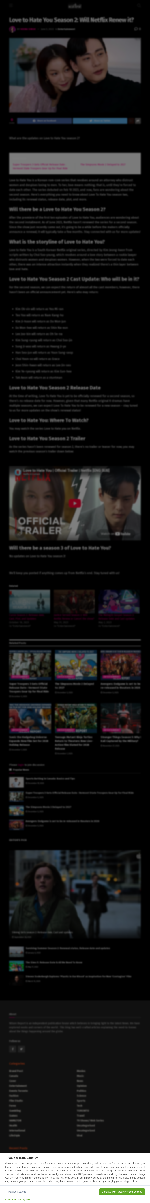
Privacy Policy (25, 1199)
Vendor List (10, 1199)
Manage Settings (17, 1191)
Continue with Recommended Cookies (122, 1191)
